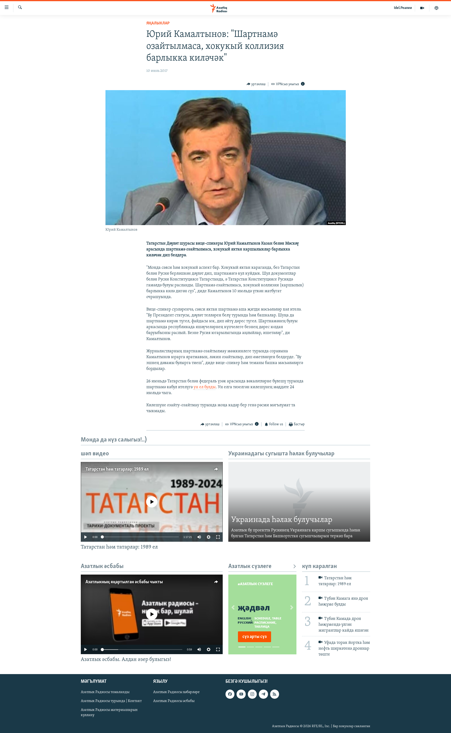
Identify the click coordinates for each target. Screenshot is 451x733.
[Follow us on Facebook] (230, 694)
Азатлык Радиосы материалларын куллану (109, 712)
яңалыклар (158, 23)
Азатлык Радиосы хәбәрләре (176, 692)
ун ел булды (205, 387)
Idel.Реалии (403, 8)
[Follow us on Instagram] (252, 694)
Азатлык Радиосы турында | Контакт (111, 701)
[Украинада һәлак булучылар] (299, 502)
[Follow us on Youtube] (241, 694)
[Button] (256, 84)
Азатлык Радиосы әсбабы (173, 701)
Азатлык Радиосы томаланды (105, 692)
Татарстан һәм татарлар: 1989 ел (117, 469)
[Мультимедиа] (422, 8)
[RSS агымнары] (274, 694)
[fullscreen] (218, 537)
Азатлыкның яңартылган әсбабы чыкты (124, 582)
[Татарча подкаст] (436, 8)
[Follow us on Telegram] (263, 694)
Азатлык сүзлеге (250, 566)
